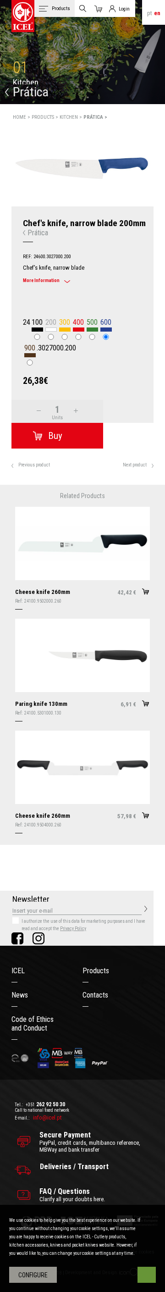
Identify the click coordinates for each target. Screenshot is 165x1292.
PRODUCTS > (46, 117)
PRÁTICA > (95, 117)
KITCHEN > (71, 117)
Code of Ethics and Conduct (32, 1023)
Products (95, 970)
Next (159, 164)
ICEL (18, 970)
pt (149, 13)
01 (20, 67)
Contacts (95, 995)
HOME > (22, 117)
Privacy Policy (73, 928)
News (19, 995)
